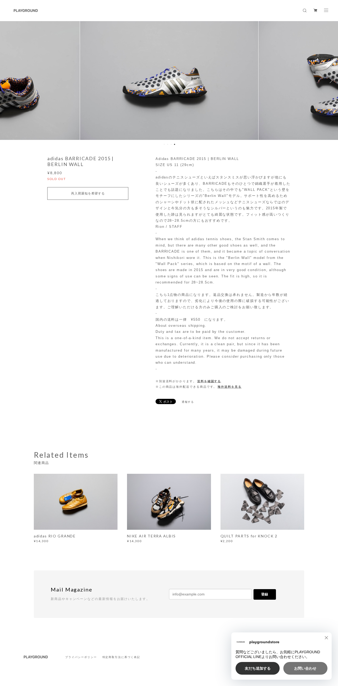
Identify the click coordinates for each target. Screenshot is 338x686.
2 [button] (167, 144)
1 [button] (164, 144)
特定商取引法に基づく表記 (121, 657)
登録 (264, 594)
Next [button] (330, 80)
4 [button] (174, 144)
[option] (169, 80)
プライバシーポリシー (81, 657)
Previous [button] (8, 80)
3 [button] (171, 144)
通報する (188, 401)
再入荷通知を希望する (88, 193)
